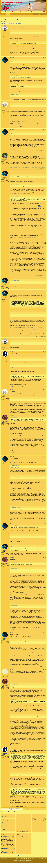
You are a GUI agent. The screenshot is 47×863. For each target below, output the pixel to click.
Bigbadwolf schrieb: (14, 546)
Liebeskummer (29, 11)
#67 (45, 278)
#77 (45, 632)
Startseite (3, 14)
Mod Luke (5, 32)
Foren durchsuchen (9, 15)
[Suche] (45, 14)
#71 (45, 389)
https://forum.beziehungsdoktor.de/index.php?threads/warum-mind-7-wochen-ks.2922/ (27, 167)
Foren (8, 14)
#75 (45, 544)
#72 (45, 415)
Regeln (2, 825)
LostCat (5, 108)
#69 (45, 338)
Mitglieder (25, 14)
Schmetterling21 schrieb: (15, 465)
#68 (45, 290)
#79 (45, 679)
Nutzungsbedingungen (23, 858)
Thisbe (18, 819)
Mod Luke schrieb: (14, 59)
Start (45, 858)
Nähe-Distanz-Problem (39, 11)
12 (16, 23)
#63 (45, 101)
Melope (2, 21)
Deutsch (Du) (4, 858)
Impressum (3, 829)
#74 (45, 523)
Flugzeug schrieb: (14, 535)
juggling (18, 816)
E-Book (2, 819)
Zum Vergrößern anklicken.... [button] (28, 309)
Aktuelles (13, 14)
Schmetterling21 (5, 421)
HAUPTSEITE (3, 816)
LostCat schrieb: (13, 525)
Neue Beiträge (3, 15)
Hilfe (2, 826)
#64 (45, 129)
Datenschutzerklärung (32, 858)
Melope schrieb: (13, 31)
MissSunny (43, 820)
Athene (5, 848)
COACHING (3, 817)
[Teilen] (43, 26)
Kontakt (2, 828)
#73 (45, 456)
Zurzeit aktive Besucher (22, 815)
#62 (45, 57)
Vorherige (3, 23)
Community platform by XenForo (23, 860)
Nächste (19, 23)
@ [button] (3, 836)
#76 (45, 557)
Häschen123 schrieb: (14, 174)
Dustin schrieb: (13, 299)
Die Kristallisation (4, 830)
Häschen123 (5, 159)
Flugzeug (5, 357)
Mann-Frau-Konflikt (18, 11)
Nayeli (18, 818)
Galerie (18, 14)
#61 (45, 25)
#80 (45, 747)
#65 (45, 153)
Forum (2, 815)
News (2, 823)
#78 (45, 669)
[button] (15, 14)
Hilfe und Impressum (40, 858)
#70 (45, 351)
